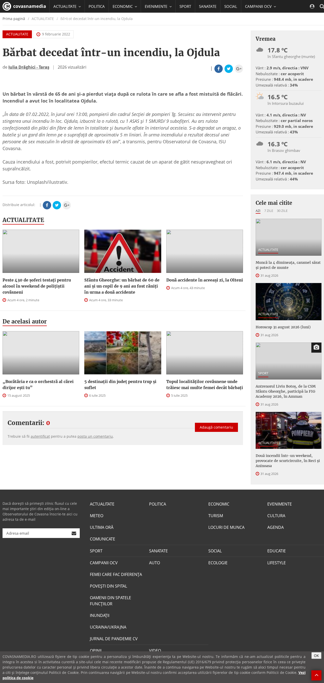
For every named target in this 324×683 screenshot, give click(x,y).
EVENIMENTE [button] (156, 6)
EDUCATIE (61, 19)
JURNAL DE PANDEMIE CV (114, 638)
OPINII (96, 650)
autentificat (40, 436)
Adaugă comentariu (216, 427)
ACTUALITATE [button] (65, 6)
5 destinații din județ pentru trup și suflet (120, 384)
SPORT (185, 6)
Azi (258, 210)
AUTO (154, 563)
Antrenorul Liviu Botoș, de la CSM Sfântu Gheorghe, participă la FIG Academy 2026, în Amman (286, 391)
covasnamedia (29, 6)
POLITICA (97, 6)
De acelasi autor (25, 321)
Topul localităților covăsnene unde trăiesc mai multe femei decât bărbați (204, 384)
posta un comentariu (95, 436)
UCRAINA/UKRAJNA (108, 627)
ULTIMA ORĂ (101, 527)
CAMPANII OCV (104, 563)
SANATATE (207, 6)
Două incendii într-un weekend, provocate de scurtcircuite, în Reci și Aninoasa (288, 460)
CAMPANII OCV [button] (259, 6)
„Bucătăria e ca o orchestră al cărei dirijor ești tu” (38, 384)
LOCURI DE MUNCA (226, 527)
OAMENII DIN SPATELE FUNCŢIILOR (110, 601)
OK (316, 655)
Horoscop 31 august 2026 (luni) (283, 327)
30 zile (282, 210)
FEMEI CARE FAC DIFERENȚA (116, 574)
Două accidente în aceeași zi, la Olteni (204, 280)
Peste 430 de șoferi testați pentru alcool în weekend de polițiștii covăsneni (37, 286)
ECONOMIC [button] (123, 6)
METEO (96, 515)
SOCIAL (230, 6)
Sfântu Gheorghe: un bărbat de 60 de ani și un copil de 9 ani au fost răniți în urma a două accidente (121, 286)
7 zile (268, 210)
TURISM (215, 515)
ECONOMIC (218, 504)
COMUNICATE (102, 539)
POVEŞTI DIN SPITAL (108, 586)
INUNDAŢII (99, 615)
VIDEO (155, 650)
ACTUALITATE (17, 34)
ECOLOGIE (218, 563)
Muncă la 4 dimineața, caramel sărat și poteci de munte (288, 265)
